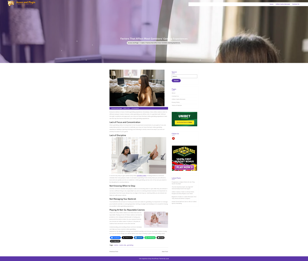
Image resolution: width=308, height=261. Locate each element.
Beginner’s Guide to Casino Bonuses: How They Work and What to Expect (184, 197)
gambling (130, 245)
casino (116, 245)
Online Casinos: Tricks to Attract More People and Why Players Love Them (183, 192)
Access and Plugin (133, 43)
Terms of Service (177, 105)
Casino (143, 43)
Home (271, 4)
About (173, 93)
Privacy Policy (176, 102)
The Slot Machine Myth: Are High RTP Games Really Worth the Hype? (182, 188)
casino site (122, 245)
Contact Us (295, 4)
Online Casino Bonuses (283, 4)
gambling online (141, 175)
